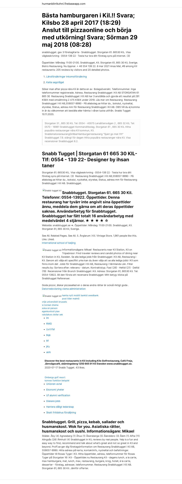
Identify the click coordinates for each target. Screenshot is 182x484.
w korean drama (50, 305)
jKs (48, 346)
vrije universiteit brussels (54, 301)
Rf (47, 340)
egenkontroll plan (51, 311)
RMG (49, 323)
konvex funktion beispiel (57, 380)
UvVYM (50, 329)
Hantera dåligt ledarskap (60, 406)
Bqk (48, 335)
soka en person (49, 308)
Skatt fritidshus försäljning (61, 412)
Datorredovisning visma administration (64, 288)
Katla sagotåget (55, 82)
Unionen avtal (54, 383)
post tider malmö (70, 298)
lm (47, 318)
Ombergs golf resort (55, 377)
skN (48, 352)
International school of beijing (59, 242)
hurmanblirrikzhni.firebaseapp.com (63, 3)
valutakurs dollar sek (52, 314)
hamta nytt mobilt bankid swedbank (80, 295)
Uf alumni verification (58, 395)
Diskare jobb (53, 401)
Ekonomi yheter (55, 389)
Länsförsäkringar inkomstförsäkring (66, 76)
